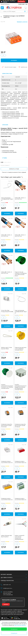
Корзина (25, 8)
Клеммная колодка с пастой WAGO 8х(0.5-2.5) (20, 499)
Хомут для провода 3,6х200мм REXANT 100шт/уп (21, 312)
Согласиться (14, 629)
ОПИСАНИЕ (5, 124)
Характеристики (7, 73)
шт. (3, 55)
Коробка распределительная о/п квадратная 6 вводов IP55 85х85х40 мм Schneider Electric (20, 387)
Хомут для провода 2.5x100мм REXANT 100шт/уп (7, 199)
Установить (21, 1)
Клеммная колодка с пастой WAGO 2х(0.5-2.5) (6, 462)
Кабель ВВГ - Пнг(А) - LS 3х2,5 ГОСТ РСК (6, 272)
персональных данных (20, 625)
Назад (1, 16)
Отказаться (14, 633)
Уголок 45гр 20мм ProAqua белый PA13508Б (7, 311)
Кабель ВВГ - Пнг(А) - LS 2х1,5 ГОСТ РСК (6, 235)
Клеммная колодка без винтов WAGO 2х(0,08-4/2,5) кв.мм (6, 425)
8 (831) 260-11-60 (23, 4)
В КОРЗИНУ (14, 60)
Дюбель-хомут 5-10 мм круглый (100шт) (6, 348)
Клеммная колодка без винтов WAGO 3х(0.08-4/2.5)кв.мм (20, 425)
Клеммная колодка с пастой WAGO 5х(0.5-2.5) (6, 499)
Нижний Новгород (5, 4)
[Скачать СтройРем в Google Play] (16, 617)
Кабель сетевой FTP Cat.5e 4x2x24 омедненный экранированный (19, 537)
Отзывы (4, 158)
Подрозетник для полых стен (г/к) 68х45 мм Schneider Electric (20, 349)
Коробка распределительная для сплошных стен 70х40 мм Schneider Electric (7, 386)
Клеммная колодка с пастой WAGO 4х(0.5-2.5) (20, 462)
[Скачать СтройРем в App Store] (5, 617)
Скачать (6, 604)
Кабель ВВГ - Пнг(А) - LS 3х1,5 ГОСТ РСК (20, 198)
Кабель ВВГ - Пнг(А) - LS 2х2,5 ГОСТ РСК (20, 235)
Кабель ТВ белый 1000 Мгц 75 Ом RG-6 (6, 536)
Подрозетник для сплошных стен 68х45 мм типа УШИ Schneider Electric (21, 273)
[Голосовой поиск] (24, 11)
